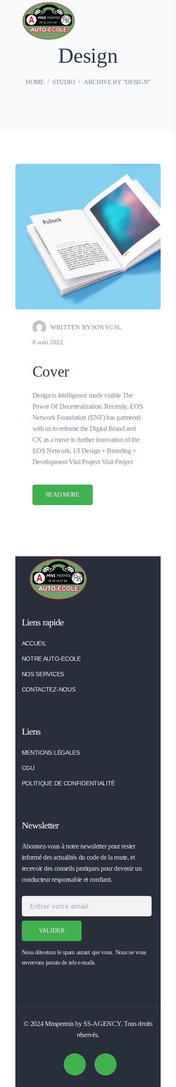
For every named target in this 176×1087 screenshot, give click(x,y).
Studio (64, 81)
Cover (51, 371)
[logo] (48, 20)
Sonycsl (106, 327)
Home (35, 81)
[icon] (75, 1064)
